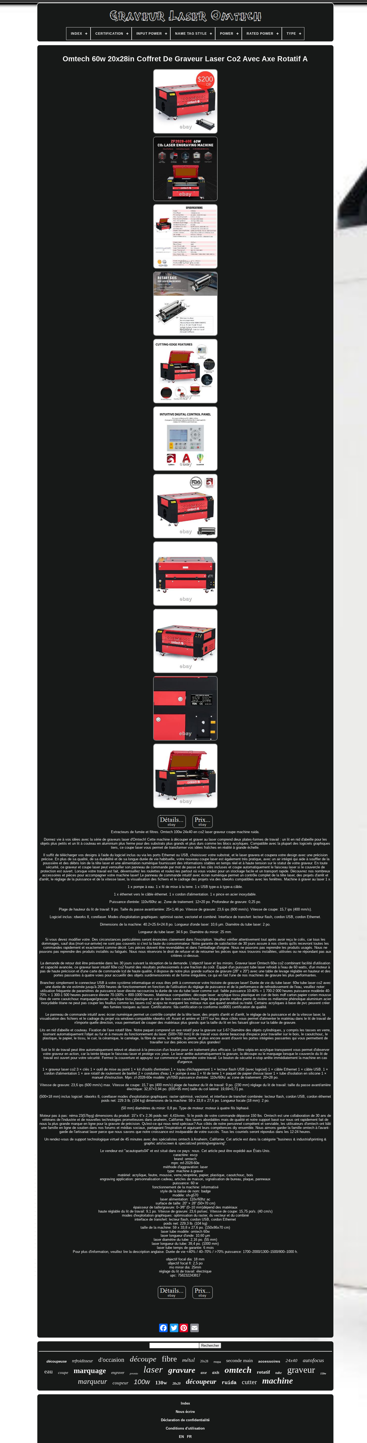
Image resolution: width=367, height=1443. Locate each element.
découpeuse (56, 1361)
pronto (134, 1373)
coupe (63, 1372)
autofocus (313, 1360)
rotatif (263, 1372)
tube (278, 1373)
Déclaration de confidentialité (185, 1420)
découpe (143, 1359)
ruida (229, 1383)
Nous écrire (185, 1412)
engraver (117, 1373)
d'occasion (111, 1359)
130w (161, 1382)
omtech (238, 1370)
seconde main (239, 1360)
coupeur (120, 1382)
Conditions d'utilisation (185, 1428)
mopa (217, 1361)
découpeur (201, 1381)
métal (188, 1359)
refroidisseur (82, 1361)
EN (181, 1437)
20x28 (204, 1361)
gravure (181, 1370)
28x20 (176, 1383)
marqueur (92, 1381)
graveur (301, 1370)
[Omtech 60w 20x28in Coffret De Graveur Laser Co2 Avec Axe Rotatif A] (185, 102)
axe (204, 1372)
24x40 (291, 1360)
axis (215, 1372)
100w (142, 1381)
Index (185, 1403)
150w (323, 1373)
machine (277, 1380)
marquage (90, 1370)
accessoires (269, 1361)
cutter (249, 1381)
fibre (169, 1358)
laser (153, 1369)
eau (48, 1371)
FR (189, 1437)
